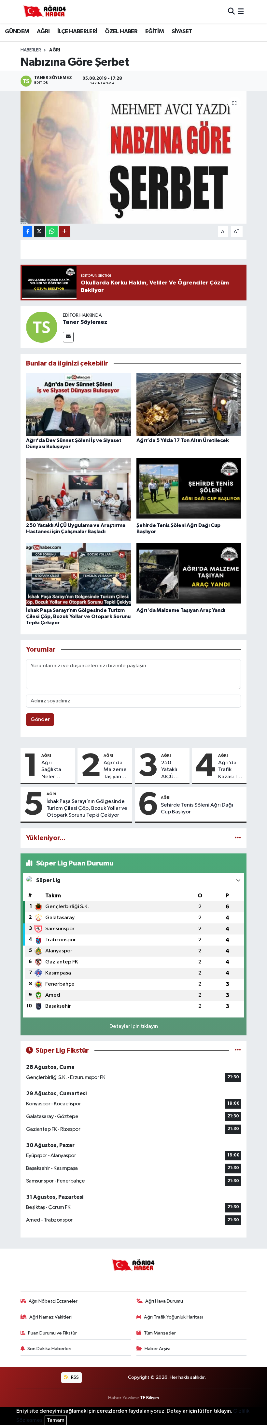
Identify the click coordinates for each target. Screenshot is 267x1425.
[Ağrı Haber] (45, 11)
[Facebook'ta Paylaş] (27, 231)
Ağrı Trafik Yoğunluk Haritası (173, 1317)
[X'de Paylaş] (39, 231)
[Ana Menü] (241, 11)
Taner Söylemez (85, 322)
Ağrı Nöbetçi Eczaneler (53, 1301)
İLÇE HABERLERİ (77, 32)
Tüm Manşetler (160, 1333)
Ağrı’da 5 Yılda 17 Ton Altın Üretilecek (182, 440)
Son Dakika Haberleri (49, 1348)
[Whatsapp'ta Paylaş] (52, 231)
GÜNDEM (17, 32)
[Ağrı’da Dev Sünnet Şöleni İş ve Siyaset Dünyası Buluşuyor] (78, 404)
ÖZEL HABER (121, 32)
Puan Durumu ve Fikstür (52, 1333)
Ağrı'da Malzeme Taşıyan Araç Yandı (180, 610)
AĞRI (43, 32)
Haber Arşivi (157, 1348)
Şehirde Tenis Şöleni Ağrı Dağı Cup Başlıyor (197, 808)
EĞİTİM (154, 32)
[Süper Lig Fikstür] (238, 1050)
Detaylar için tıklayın (133, 1026)
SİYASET (182, 32)
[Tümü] (238, 838)
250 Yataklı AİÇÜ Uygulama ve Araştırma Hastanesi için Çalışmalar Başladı (174, 770)
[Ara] (231, 11)
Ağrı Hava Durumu (164, 1301)
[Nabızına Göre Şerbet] (134, 157)
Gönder (40, 719)
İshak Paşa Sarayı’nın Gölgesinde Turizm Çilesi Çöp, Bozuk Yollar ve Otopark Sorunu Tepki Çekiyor (78, 616)
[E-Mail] (68, 337)
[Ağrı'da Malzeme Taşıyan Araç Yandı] (188, 574)
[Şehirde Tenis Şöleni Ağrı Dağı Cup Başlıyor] (188, 489)
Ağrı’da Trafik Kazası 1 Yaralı (227, 770)
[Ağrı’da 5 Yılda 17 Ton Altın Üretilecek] (188, 404)
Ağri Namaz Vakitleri (50, 1317)
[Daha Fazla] (64, 231)
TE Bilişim (149, 1397)
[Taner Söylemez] (41, 327)
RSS (74, 1377)
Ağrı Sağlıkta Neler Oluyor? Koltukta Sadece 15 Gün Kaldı (54, 770)
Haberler (31, 50)
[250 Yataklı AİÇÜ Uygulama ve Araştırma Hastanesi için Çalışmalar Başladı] (78, 489)
